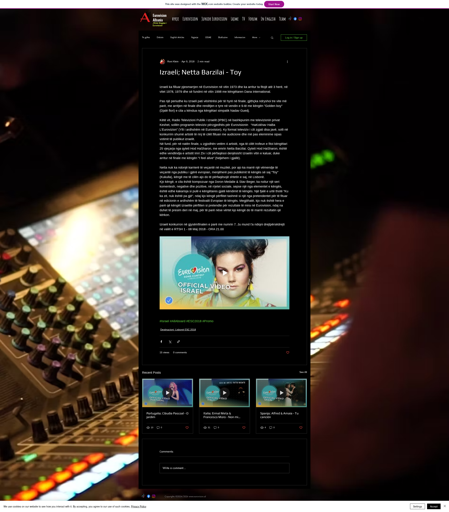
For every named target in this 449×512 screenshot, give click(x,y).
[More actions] (287, 62)
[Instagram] (300, 19)
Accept (434, 506)
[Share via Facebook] (161, 341)
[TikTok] (290, 19)
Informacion (239, 37)
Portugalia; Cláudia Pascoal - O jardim (167, 415)
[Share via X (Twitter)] (170, 341)
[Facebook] (295, 19)
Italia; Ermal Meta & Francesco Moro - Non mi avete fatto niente (220, 415)
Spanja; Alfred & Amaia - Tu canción (279, 415)
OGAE (208, 37)
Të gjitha (146, 37)
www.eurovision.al (197, 496)
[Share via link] (178, 341)
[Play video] (224, 272)
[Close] (445, 506)
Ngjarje (194, 37)
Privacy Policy (138, 506)
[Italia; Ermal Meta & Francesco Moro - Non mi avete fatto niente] (224, 393)
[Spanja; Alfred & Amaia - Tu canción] (281, 393)
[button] (272, 37)
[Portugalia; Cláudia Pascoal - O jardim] (167, 393)
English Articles (177, 37)
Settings (417, 506)
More (254, 37)
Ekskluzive (222, 37)
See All (303, 372)
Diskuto (160, 37)
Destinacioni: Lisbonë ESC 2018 (178, 329)
